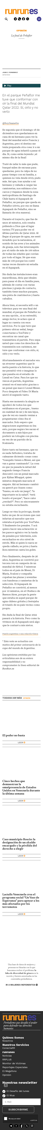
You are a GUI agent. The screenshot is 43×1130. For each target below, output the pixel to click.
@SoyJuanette (10, 123)
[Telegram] (15, 19)
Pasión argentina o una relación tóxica (20, 634)
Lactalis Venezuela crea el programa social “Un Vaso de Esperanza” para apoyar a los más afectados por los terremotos (20, 901)
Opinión (21, 30)
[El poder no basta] (21, 718)
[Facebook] (24, 19)
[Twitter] (27, 1126)
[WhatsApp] (19, 19)
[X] (28, 19)
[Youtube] (16, 1126)
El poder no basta (13, 735)
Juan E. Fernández (10, 72)
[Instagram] (32, 1126)
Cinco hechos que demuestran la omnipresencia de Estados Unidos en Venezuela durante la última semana (21, 787)
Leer (20, 742)
